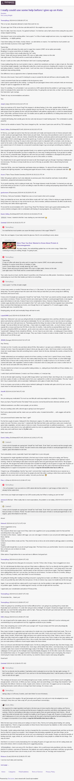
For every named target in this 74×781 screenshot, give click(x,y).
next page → (5, 765)
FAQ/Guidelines (24, 772)
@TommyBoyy (15, 471)
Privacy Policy (50, 772)
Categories (12, 772)
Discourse (11, 778)
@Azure (3, 217)
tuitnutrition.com (10, 240)
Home (3, 772)
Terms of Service (37, 772)
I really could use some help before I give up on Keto (32, 10)
